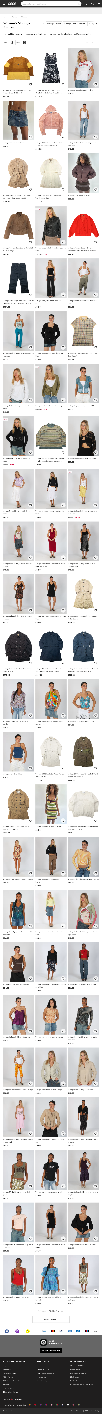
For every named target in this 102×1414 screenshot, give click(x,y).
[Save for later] (30, 84)
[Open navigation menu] (4, 3)
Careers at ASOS (43, 1369)
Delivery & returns (9, 1373)
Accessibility (95, 1411)
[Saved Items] (93, 3)
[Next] (96, 24)
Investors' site (41, 1377)
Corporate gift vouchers (78, 1373)
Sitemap (6, 1384)
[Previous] (44, 24)
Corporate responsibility (45, 1373)
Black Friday (74, 1377)
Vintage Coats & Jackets (75, 23)
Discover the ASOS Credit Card (81, 1384)
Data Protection (8, 1388)
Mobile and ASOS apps (78, 1366)
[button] (30, 1405)
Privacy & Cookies (76, 1411)
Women (14, 17)
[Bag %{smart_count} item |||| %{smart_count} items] (99, 3)
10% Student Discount (11, 1381)
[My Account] (86, 3)
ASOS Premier (8, 1377)
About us (40, 1366)
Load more (51, 1319)
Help (4, 1366)
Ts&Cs (87, 1411)
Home (5, 17)
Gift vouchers (75, 1369)
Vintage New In (54, 23)
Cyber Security (42, 1381)
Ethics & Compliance (10, 1392)
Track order (7, 1369)
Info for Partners (75, 1381)
